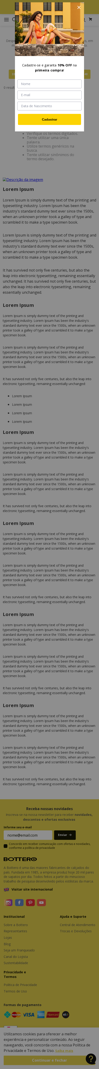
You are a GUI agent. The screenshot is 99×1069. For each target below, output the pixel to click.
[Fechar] (79, 7)
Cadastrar (49, 119)
